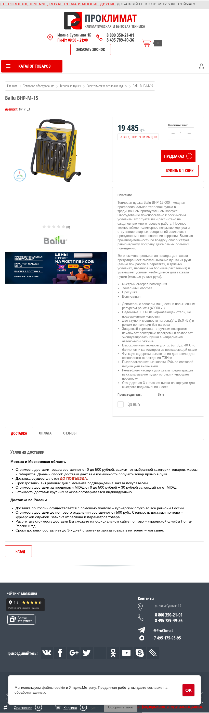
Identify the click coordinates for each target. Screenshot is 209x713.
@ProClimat (163, 630)
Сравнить (133, 404)
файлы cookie (53, 687)
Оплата (45, 433)
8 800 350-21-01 (120, 35)
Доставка (19, 433)
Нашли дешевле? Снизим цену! (138, 137)
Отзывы (69, 433)
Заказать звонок (90, 49)
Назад (20, 551)
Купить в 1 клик (179, 170)
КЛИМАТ (119, 18)
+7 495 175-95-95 (166, 638)
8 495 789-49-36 (120, 40)
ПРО (93, 18)
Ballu (161, 394)
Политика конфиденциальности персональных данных (162, 706)
